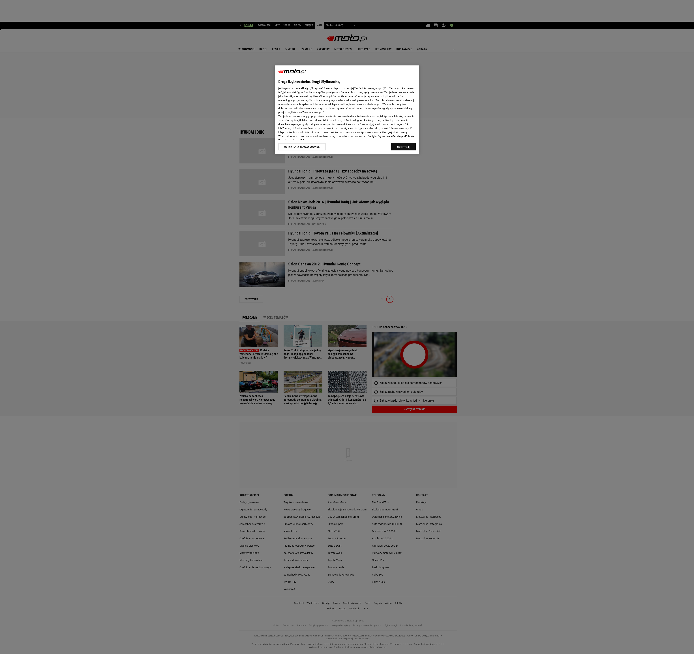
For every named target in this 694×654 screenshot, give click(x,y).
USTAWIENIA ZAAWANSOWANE (302, 146)
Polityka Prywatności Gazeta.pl (386, 136)
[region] (347, 109)
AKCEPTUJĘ (403, 147)
